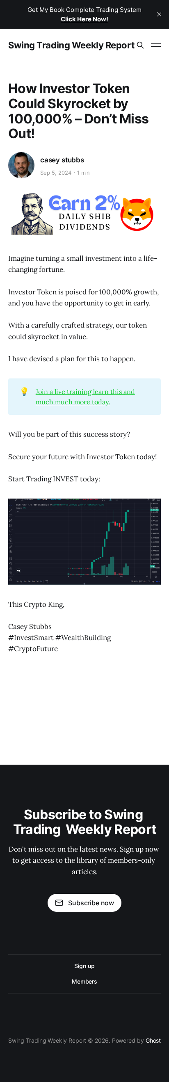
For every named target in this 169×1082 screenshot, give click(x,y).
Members (84, 981)
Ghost (153, 1040)
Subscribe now (91, 903)
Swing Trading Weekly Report (71, 45)
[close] (159, 14)
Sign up (84, 965)
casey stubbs (62, 160)
